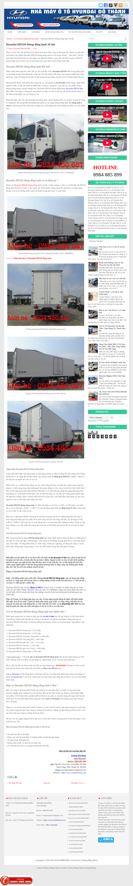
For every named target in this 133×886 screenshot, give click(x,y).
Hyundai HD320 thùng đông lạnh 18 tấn (30, 44)
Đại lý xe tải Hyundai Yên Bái (104, 223)
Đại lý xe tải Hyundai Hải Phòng (106, 203)
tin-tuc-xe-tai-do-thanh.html (79, 818)
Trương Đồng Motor (89, 860)
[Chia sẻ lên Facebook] (16, 777)
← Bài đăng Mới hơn (14, 783)
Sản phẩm (35, 32)
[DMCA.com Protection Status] (106, 842)
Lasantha (64, 868)
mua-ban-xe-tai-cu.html (77, 810)
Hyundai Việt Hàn (96, 241)
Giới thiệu (22, 32)
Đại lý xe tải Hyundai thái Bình (104, 193)
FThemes (46, 868)
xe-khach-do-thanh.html (77, 833)
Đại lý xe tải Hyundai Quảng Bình (100, 198)
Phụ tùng (112, 32)
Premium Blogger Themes (76, 868)
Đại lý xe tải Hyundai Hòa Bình (113, 226)
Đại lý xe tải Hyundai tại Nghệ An (100, 187)
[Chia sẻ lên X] (13, 777)
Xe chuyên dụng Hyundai (80, 32)
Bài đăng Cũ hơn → (78, 783)
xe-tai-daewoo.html (75, 844)
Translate (105, 421)
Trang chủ (46, 783)
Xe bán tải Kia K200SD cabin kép (112, 362)
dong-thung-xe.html (76, 807)
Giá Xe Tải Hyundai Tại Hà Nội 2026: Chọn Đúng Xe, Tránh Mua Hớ (112, 328)
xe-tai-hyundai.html (76, 852)
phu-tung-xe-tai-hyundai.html (79, 814)
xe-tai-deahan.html (75, 848)
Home (9, 32)
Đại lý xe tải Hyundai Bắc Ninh (105, 208)
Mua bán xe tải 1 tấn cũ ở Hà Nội (112, 279)
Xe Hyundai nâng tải (54, 32)
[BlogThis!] (11, 777)
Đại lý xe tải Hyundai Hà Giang (111, 218)
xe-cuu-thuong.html (76, 829)
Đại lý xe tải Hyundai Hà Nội (99, 228)
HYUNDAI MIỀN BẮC (60, 860)
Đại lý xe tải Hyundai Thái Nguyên (106, 213)
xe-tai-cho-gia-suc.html (77, 840)
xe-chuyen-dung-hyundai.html (26, 39)
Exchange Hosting (90, 868)
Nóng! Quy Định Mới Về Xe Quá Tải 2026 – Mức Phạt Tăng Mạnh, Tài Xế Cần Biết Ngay (112, 346)
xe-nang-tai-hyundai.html (78, 837)
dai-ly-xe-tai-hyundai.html (78, 803)
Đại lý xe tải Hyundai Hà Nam (115, 195)
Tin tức (99, 32)
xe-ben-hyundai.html (76, 822)
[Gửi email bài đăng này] (8, 777)
